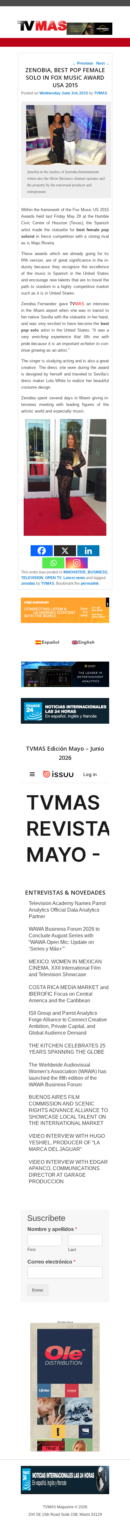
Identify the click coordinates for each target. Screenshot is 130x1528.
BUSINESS (97, 572)
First (31, 1249)
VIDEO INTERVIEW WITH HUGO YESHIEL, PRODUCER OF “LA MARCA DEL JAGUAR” (67, 1142)
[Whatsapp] (53, 562)
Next (102, 63)
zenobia (28, 583)
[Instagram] (77, 562)
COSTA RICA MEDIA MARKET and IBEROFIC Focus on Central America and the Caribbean (69, 994)
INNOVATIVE (74, 572)
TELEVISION (32, 578)
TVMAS (100, 93)
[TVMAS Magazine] (42, 26)
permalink (90, 583)
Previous (82, 63)
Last (72, 1249)
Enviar (37, 1290)
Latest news (74, 578)
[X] (65, 550)
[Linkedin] (88, 550)
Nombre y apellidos (52, 1229)
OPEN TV (53, 578)
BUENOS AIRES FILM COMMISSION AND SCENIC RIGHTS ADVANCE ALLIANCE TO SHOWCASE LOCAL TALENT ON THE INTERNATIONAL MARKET (68, 1110)
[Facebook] (42, 550)
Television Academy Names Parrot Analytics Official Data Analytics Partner (67, 910)
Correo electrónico (51, 1261)
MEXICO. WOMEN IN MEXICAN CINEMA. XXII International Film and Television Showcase (65, 968)
